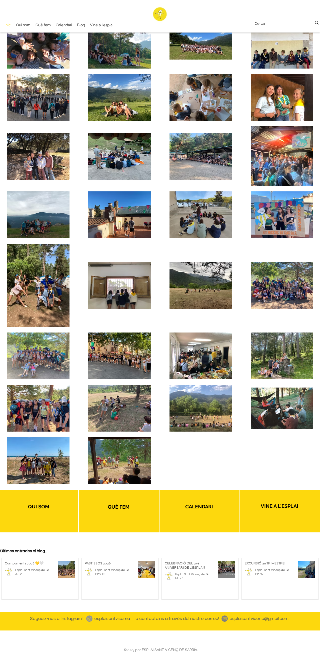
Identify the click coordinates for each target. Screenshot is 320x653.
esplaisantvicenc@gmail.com (259, 618)
